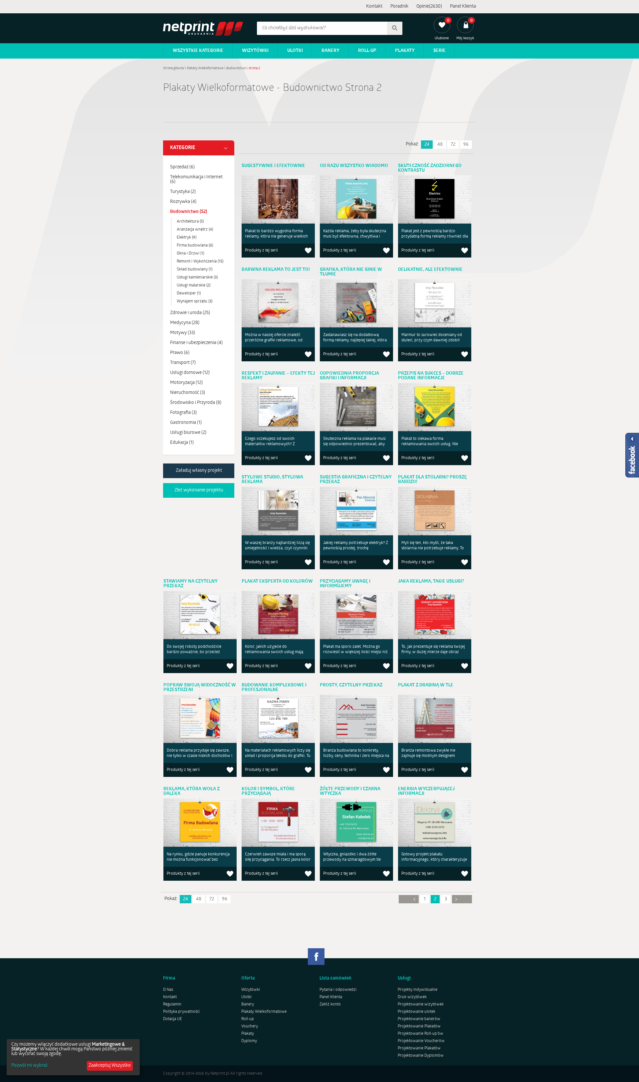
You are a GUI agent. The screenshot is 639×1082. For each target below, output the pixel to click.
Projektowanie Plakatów (419, 1026)
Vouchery (249, 1026)
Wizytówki (255, 50)
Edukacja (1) (182, 442)
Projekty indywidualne (417, 990)
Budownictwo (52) (188, 211)
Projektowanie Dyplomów (421, 1056)
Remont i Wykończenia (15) (200, 262)
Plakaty (405, 50)
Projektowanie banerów (419, 1019)
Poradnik (399, 6)
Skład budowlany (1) (194, 269)
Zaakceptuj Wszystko (110, 1065)
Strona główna (173, 68)
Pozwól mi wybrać (29, 1065)
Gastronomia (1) (186, 422)
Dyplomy (249, 1041)
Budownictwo (236, 68)
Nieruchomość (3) (187, 392)
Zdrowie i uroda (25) (190, 312)
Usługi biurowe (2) (188, 432)
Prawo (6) (179, 352)
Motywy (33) (182, 332)
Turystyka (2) (183, 191)
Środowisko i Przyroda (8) (195, 402)
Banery (330, 50)
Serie (439, 50)
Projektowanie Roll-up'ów (420, 1034)
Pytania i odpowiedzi (338, 990)
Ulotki (295, 50)
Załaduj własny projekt (199, 470)
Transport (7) (183, 362)
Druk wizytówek (412, 997)
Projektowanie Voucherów (421, 1041)
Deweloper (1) (189, 293)
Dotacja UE (172, 1019)
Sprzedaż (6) (182, 167)
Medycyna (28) (184, 322)
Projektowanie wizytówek (421, 1004)
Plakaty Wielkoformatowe (205, 68)
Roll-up (367, 50)
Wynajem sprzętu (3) (194, 301)
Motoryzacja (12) (186, 382)
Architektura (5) (190, 222)
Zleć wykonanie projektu (198, 490)
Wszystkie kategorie (198, 50)
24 (426, 144)
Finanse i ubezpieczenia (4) (196, 342)
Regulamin (172, 1004)
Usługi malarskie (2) (193, 285)
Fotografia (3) (183, 412)
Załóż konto (330, 1004)
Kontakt (374, 6)
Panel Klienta (463, 6)
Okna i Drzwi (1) (190, 254)
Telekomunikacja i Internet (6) (196, 179)
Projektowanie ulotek (416, 1012)
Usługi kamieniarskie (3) (197, 277)
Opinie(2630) (429, 6)
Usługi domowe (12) (190, 372)
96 (466, 144)
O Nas (168, 990)
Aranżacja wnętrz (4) (195, 230)
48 (440, 144)
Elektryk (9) (186, 238)
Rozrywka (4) (183, 201)
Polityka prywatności (181, 1012)
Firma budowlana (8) (195, 246)
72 (453, 144)
